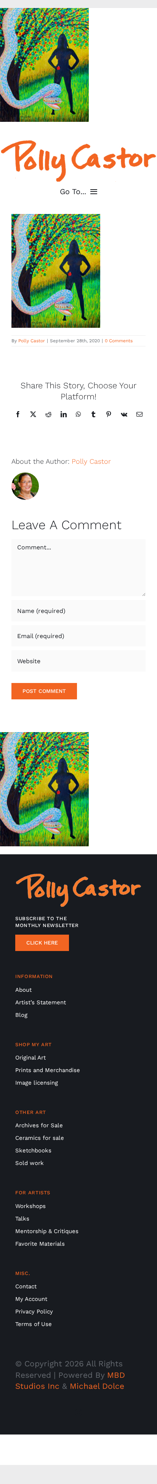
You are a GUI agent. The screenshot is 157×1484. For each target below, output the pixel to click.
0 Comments (119, 340)
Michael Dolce (97, 1386)
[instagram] (78, 1412)
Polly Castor (31, 340)
